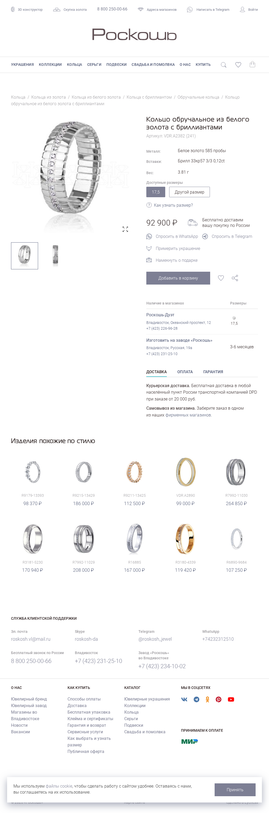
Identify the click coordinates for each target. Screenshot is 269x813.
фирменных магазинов (188, 415)
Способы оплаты (84, 699)
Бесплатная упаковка (89, 712)
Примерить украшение (178, 248)
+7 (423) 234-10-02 (162, 666)
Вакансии (20, 731)
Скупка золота (75, 10)
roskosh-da (86, 639)
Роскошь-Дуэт (160, 314)
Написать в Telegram (212, 10)
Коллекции (50, 64)
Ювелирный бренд (29, 699)
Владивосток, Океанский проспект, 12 (178, 322)
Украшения (22, 64)
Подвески (116, 64)
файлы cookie (59, 786)
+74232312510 (218, 639)
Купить (203, 64)
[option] (71, 174)
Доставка (77, 705)
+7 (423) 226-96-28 (162, 328)
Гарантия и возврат (87, 725)
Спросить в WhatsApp (177, 236)
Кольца (74, 64)
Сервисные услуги (85, 731)
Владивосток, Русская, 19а (169, 348)
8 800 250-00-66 (112, 9)
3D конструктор (30, 10)
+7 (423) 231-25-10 (162, 354)
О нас (185, 64)
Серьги (94, 64)
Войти (253, 10)
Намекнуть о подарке (177, 260)
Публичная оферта (86, 751)
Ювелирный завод (29, 705)
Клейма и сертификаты (90, 718)
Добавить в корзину (178, 278)
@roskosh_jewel (155, 639)
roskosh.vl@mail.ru (30, 639)
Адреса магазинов (162, 10)
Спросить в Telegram (232, 236)
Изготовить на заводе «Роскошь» (179, 340)
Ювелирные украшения (147, 699)
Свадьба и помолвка (153, 64)
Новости (19, 725)
